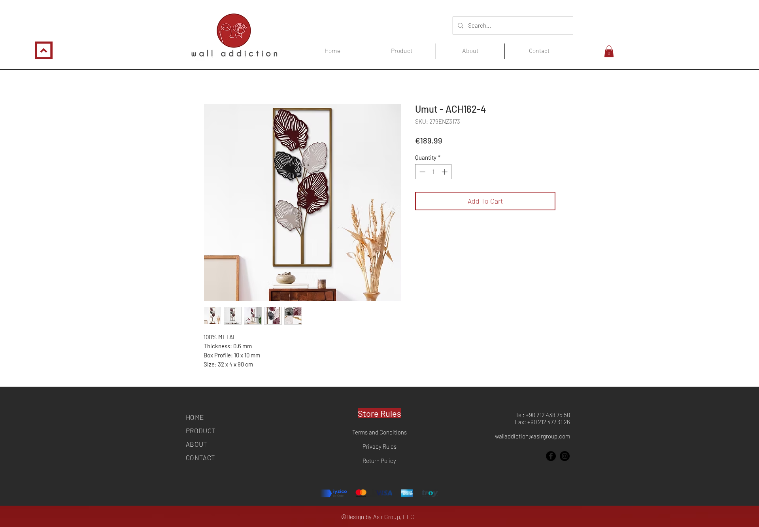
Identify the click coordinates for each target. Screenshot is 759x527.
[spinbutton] (433, 171)
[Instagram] (565, 456)
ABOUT (197, 444)
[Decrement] (421, 171)
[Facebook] (551, 456)
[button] (609, 51)
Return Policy (379, 460)
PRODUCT (200, 430)
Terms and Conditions (379, 432)
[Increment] (445, 171)
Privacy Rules (379, 446)
